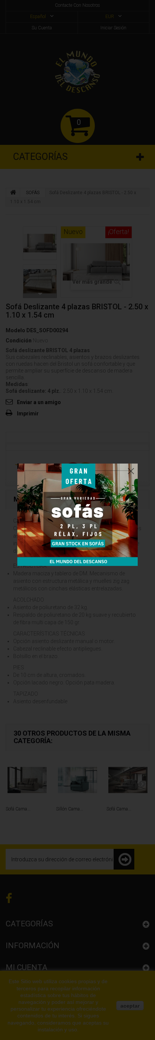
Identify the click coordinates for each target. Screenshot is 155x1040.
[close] (131, 469)
